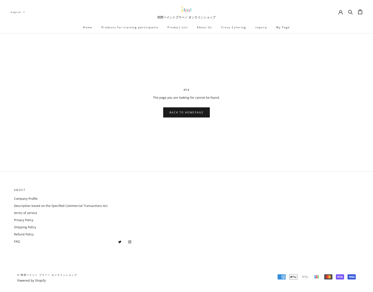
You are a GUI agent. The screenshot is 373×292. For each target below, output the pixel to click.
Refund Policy (24, 234)
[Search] (350, 12)
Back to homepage (186, 112)
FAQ (17, 241)
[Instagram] (129, 241)
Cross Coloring (233, 27)
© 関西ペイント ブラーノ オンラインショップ (47, 274)
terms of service (25, 213)
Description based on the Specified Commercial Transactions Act (60, 206)
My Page (283, 27)
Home (87, 27)
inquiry (261, 27)
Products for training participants (130, 27)
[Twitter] (119, 241)
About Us (204, 27)
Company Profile (26, 199)
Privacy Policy (23, 220)
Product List (178, 27)
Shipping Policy (25, 227)
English (16, 12)
